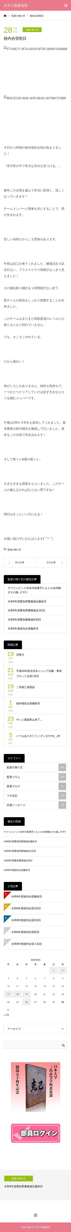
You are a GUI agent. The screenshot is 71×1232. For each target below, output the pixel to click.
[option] (35, 1185)
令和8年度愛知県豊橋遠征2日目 (26, 610)
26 (26, 1002)
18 (17, 994)
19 (26, 994)
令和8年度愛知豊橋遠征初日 (24, 619)
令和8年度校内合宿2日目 (26, 908)
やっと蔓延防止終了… (29, 719)
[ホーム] (5, 15)
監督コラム (35, 777)
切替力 (20, 654)
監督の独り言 (32, 29)
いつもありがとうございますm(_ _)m (38, 736)
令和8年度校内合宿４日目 (26, 944)
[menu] (65, 5)
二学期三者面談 (25, 687)
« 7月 (6, 1015)
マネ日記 (35, 795)
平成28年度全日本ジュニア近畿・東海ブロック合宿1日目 (39, 673)
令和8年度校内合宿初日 (26, 932)
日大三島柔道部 (16, 5)
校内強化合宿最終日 (28, 703)
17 (8, 994)
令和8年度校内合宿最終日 (23, 628)
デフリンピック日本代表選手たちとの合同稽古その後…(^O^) (34, 590)
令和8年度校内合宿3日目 (26, 920)
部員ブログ (35, 786)
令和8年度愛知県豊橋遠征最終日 (27, 601)
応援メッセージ (35, 805)
